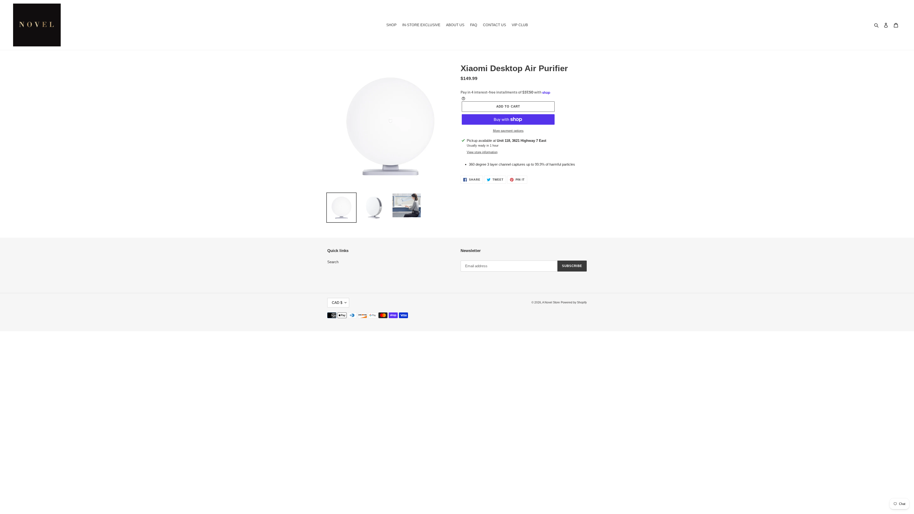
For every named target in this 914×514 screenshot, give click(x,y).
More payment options (508, 131)
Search (332, 262)
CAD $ (337, 303)
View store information (482, 152)
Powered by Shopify (574, 302)
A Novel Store (551, 302)
